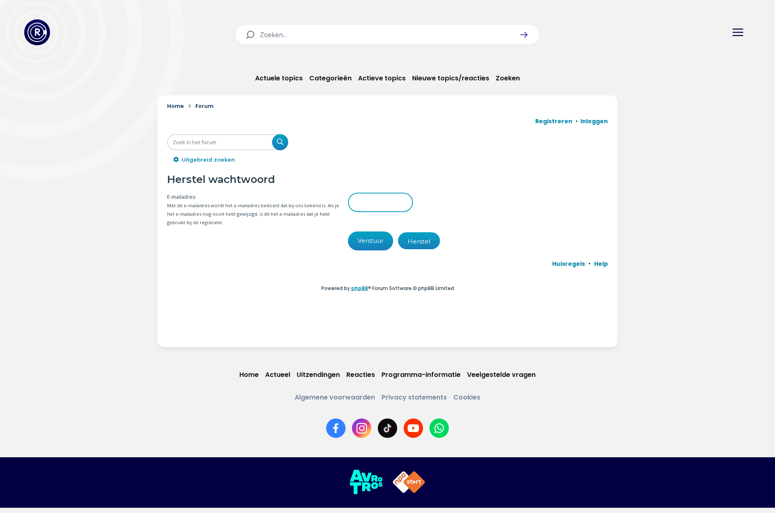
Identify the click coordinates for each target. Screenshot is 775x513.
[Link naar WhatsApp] (439, 428)
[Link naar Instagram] (361, 428)
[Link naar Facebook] (336, 428)
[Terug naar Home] (37, 32)
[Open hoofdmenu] (738, 32)
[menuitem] (568, 264)
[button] (524, 34)
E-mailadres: (181, 196)
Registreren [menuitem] (553, 121)
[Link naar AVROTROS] (366, 482)
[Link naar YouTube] (413, 428)
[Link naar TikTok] (387, 428)
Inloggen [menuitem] (594, 121)
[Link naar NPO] (408, 482)
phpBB (359, 288)
